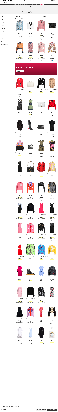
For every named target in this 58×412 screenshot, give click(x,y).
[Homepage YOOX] (29, 2)
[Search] (50, 2)
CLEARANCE (42, 4)
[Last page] (56, 352)
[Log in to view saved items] (52, 2)
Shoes (24, 4)
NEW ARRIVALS (16, 4)
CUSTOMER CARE (10, 0)
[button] (7, 18)
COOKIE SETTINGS (3, 409)
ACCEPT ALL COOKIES (52, 409)
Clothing (21, 4)
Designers (35, 4)
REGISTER (51, 0)
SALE (38, 4)
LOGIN (54, 0)
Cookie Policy (22, 407)
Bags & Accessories (29, 4)
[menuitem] (4, 2)
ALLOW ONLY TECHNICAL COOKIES (41, 409)
